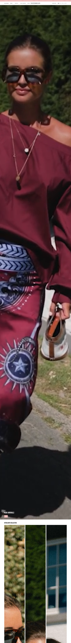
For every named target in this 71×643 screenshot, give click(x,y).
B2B (58, 3)
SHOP (6, 516)
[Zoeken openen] (60, 3)
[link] (11, 3)
